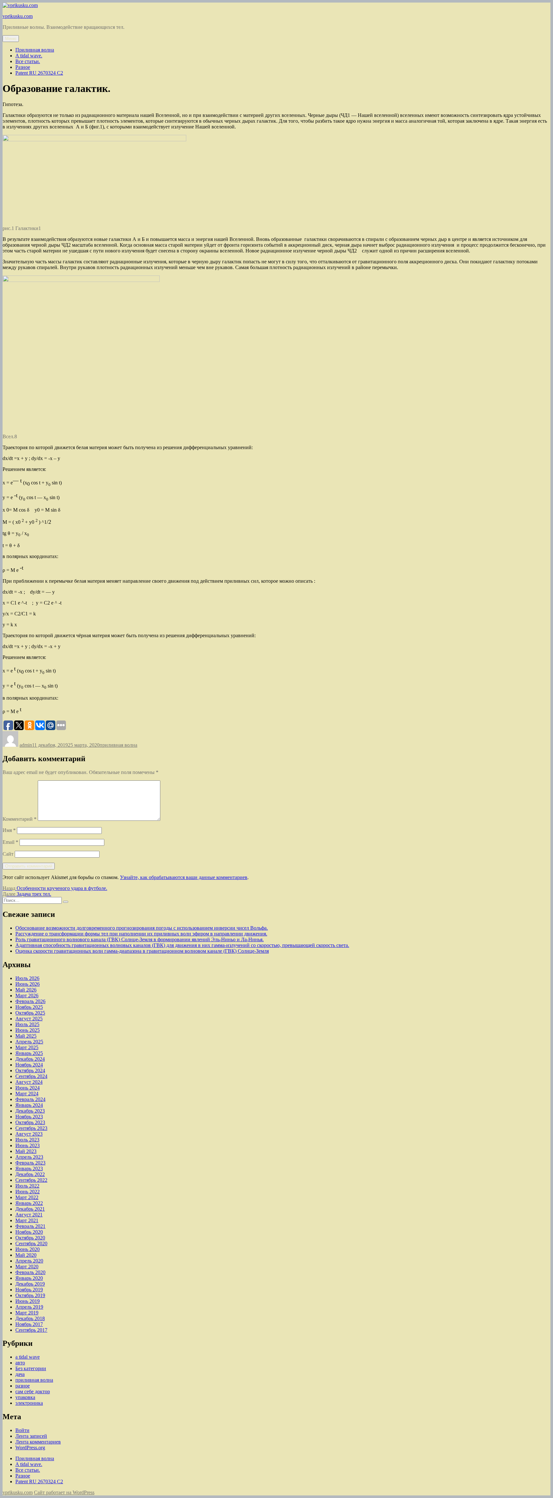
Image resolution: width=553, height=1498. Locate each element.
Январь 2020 (29, 1278)
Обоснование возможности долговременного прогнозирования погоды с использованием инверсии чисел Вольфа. (141, 928)
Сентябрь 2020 (31, 1243)
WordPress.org (30, 1447)
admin (26, 745)
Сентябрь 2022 (31, 1180)
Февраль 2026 (30, 1001)
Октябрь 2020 (30, 1237)
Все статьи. (27, 61)
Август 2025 (29, 1018)
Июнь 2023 (27, 1145)
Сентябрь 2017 (31, 1330)
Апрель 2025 (29, 1041)
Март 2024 (26, 1093)
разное (22, 1385)
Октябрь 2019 (30, 1295)
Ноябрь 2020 (29, 1232)
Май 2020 (25, 1255)
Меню (10, 38)
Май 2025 (25, 1036)
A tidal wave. (28, 55)
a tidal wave (27, 1357)
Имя (9, 830)
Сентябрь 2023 (31, 1128)
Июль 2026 (27, 978)
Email (10, 842)
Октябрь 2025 (30, 1013)
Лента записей (31, 1436)
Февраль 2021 (30, 1226)
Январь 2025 (29, 1053)
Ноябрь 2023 (29, 1116)
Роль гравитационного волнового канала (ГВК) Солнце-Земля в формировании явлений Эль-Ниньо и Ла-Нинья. (139, 939)
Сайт (8, 854)
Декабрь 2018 (30, 1318)
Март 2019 (26, 1312)
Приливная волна (34, 50)
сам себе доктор (32, 1391)
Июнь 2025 (27, 1030)
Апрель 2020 (29, 1260)
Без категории (30, 1368)
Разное (22, 67)
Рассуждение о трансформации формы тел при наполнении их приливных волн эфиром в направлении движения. (141, 933)
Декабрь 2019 (30, 1284)
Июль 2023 (27, 1139)
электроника (29, 1403)
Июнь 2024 (27, 1088)
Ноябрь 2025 (29, 1007)
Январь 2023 (29, 1168)
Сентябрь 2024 (31, 1076)
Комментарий (19, 819)
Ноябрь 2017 (29, 1324)
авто (20, 1362)
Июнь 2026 (27, 984)
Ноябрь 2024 (29, 1064)
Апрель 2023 (29, 1157)
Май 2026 (25, 989)
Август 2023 (29, 1134)
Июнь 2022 (27, 1191)
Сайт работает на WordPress (64, 1492)
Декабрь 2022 (30, 1174)
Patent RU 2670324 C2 (39, 73)
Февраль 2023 (30, 1162)
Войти (22, 1430)
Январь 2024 (29, 1105)
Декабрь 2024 (30, 1059)
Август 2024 (29, 1082)
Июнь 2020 (27, 1249)
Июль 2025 (27, 1024)
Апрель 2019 (29, 1307)
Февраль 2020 (30, 1272)
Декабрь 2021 (30, 1209)
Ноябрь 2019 (29, 1289)
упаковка (25, 1397)
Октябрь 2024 (30, 1070)
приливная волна (118, 745)
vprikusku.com (18, 16)
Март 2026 (26, 995)
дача (20, 1374)
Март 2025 (26, 1047)
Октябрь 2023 (30, 1122)
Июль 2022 (27, 1186)
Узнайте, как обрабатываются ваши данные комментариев (183, 877)
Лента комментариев (38, 1442)
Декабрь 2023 (30, 1111)
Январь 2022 (29, 1203)
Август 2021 (29, 1214)
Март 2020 (26, 1266)
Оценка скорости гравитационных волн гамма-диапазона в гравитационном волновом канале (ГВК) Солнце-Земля (142, 951)
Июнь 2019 (27, 1301)
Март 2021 (26, 1220)
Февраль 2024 (30, 1099)
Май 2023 (25, 1151)
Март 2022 (26, 1197)
